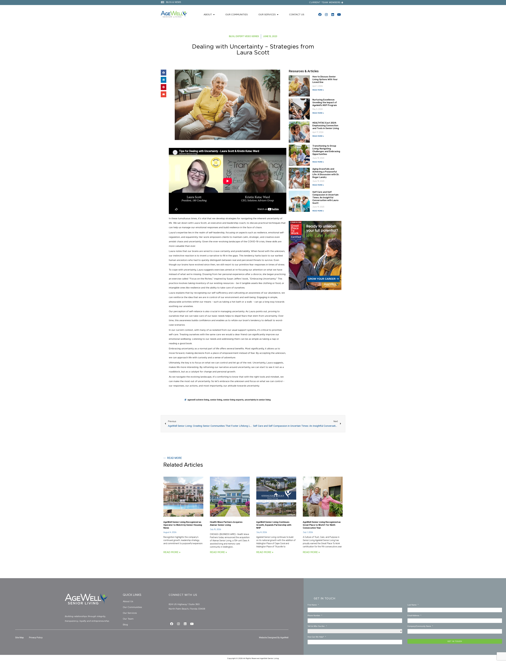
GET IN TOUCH (454, 641)
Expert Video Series (247, 36)
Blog (232, 36)
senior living (216, 399)
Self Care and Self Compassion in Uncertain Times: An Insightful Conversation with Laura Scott (325, 197)
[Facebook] (320, 14)
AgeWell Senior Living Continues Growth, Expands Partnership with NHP (273, 525)
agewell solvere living (198, 399)
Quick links (132, 594)
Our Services (267, 14)
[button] (163, 73)
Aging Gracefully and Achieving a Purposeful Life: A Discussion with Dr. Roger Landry (325, 173)
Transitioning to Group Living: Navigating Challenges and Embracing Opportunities (326, 150)
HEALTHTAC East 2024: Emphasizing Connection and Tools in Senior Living (325, 126)
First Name (313, 605)
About (208, 14)
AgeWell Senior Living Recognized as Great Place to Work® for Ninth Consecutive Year (322, 525)
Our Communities (236, 14)
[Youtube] (339, 14)
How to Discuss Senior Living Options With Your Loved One (325, 79)
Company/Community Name (420, 626)
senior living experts (233, 399)
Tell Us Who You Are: (317, 626)
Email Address (414, 615)
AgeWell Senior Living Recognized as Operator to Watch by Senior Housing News (182, 525)
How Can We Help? (317, 637)
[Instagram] (326, 14)
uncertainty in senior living (258, 399)
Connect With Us (183, 595)
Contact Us (296, 14)
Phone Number (315, 615)
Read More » (318, 90)
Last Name (412, 605)
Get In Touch (324, 598)
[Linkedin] (332, 14)
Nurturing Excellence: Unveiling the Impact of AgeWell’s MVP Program (324, 102)
